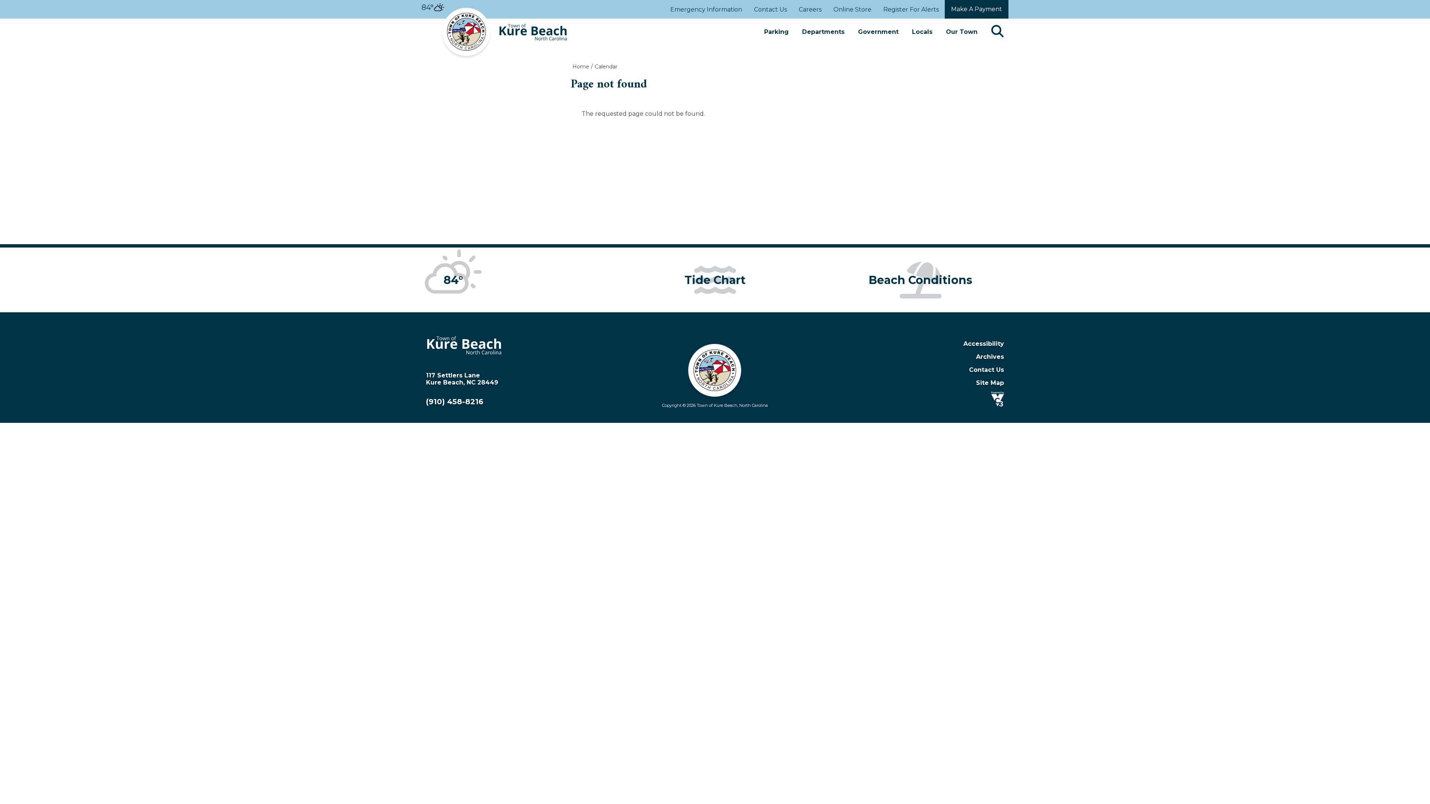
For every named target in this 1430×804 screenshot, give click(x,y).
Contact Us (770, 9)
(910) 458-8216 (454, 401)
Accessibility (983, 343)
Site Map (990, 382)
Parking (776, 31)
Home (580, 66)
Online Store (852, 9)
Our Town (962, 31)
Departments (823, 31)
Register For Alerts (911, 9)
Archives (990, 356)
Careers (810, 9)
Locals (922, 31)
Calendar (606, 66)
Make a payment (976, 9)
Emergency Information (706, 9)
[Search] (997, 32)
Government (878, 31)
